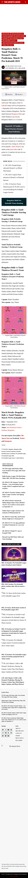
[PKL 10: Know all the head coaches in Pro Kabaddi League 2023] (14, 599)
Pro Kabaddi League (16, 38)
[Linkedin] (5, 732)
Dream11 (4, 451)
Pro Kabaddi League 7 (9, 40)
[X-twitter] (5, 729)
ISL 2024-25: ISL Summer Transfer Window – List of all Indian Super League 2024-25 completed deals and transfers (14, 707)
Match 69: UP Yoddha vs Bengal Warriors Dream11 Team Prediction (14, 129)
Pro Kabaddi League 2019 (8, 455)
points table (13, 149)
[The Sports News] (12, 2)
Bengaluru (6, 33)
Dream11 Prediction (11, 451)
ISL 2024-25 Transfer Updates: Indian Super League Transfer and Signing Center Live (13, 494)
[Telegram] (5, 735)
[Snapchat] (11, 732)
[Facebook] (2, 729)
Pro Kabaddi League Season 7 (9, 458)
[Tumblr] (8, 732)
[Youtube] (8, 729)
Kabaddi (5, 38)
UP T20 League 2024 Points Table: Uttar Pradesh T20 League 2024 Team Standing (13, 470)
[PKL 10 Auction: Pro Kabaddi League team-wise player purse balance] (14, 554)
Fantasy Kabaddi (8, 36)
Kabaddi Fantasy (6, 453)
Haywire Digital (14, 876)
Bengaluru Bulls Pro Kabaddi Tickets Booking (14, 202)
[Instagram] (2, 732)
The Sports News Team (14, 66)
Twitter (22, 438)
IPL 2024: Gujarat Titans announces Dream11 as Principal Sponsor (13, 177)
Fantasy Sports (20, 36)
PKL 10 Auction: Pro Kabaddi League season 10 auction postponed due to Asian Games (14, 657)
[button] (3, 2)
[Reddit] (2, 735)
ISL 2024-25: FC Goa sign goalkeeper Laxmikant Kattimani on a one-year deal (13, 525)
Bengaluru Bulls (17, 33)
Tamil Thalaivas (8, 45)
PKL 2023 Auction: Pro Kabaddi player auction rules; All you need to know (13, 586)
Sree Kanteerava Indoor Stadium (13, 42)
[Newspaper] (8, 735)
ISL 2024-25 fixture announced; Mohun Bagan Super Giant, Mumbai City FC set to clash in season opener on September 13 (14, 719)
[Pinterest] (11, 729)
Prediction (12, 453)
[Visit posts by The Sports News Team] (3, 67)
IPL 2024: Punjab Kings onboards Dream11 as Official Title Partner (12, 168)
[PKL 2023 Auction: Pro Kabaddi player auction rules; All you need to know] (14, 575)
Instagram (8, 441)
